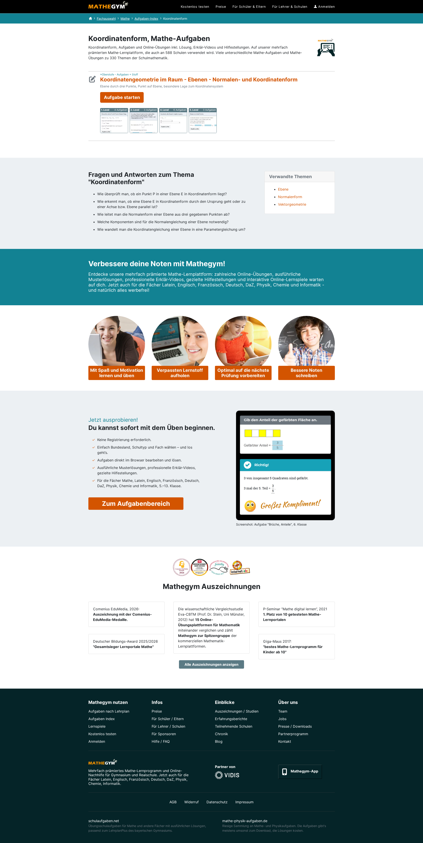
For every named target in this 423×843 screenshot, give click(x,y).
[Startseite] (90, 18)
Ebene (283, 189)
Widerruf (191, 802)
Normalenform (290, 197)
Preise (157, 711)
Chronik (221, 734)
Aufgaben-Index (146, 18)
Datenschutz (217, 802)
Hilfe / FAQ (161, 741)
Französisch (139, 779)
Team (282, 711)
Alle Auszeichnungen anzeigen (211, 664)
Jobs (282, 719)
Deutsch (158, 779)
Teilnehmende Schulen (233, 726)
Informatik (111, 783)
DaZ (170, 779)
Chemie (94, 783)
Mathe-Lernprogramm (143, 770)
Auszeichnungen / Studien (236, 711)
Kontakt (284, 741)
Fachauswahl (106, 18)
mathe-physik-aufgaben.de (244, 821)
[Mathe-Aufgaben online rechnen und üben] (108, 6)
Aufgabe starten (122, 97)
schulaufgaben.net (103, 821)
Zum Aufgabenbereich (136, 503)
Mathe (125, 18)
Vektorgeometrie (292, 204)
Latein (106, 779)
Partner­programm (293, 734)
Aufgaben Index (101, 719)
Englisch (120, 779)
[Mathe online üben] (102, 763)
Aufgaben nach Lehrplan (108, 711)
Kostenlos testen (102, 734)
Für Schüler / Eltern (168, 719)
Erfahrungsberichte (231, 719)
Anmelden (96, 741)
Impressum (244, 802)
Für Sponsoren (164, 734)
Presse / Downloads (295, 726)
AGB (173, 802)
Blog (218, 741)
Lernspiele (96, 726)
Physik (181, 779)
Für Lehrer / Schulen (168, 726)
